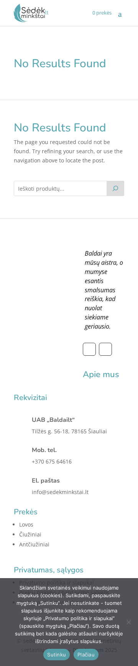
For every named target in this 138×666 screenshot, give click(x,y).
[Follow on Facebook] (89, 349)
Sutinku (56, 654)
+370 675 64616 (52, 461)
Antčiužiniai (34, 544)
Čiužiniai (30, 534)
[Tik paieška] (115, 188)
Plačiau (86, 654)
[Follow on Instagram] (105, 349)
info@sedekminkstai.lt (60, 492)
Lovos (26, 524)
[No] (128, 622)
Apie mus (101, 374)
